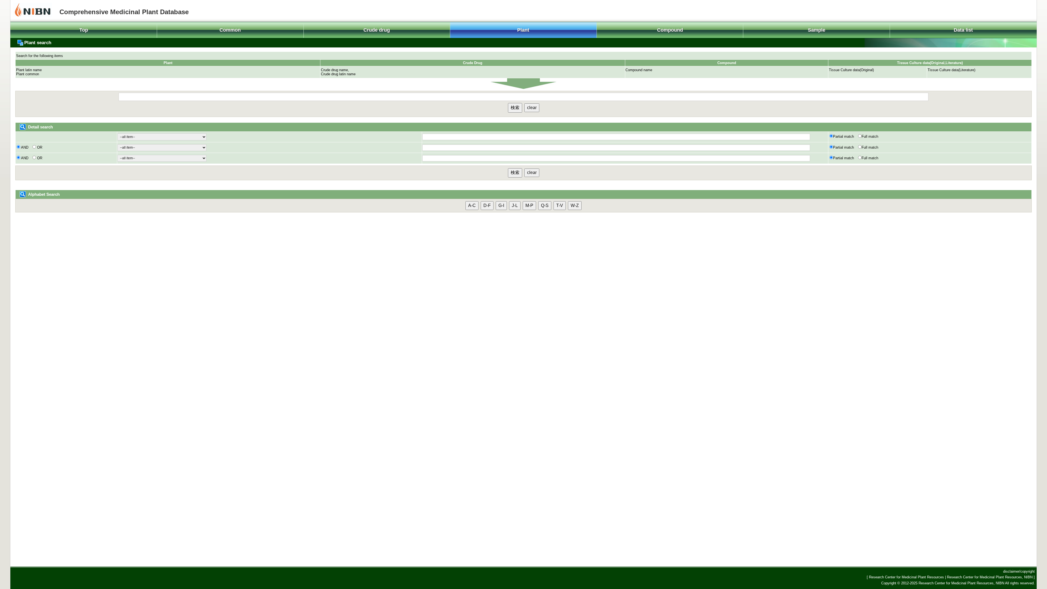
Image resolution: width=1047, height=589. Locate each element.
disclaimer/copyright (1019, 571)
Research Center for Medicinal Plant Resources (907, 577)
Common (230, 30)
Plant (523, 30)
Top (83, 30)
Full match (870, 136)
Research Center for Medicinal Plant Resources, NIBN (990, 577)
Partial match (844, 136)
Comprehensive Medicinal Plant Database (124, 12)
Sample (816, 30)
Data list (963, 30)
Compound (670, 30)
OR (39, 147)
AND (24, 147)
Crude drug (376, 30)
